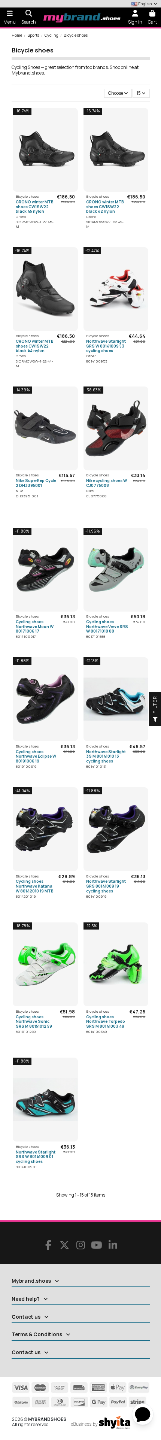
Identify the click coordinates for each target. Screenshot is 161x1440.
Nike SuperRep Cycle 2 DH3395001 (36, 483)
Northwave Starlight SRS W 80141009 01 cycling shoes (35, 1156)
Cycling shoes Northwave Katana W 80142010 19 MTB (35, 886)
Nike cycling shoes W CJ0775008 (106, 483)
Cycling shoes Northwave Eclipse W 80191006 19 (36, 756)
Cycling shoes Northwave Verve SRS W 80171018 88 (107, 626)
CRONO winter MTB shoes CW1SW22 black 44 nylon (35, 346)
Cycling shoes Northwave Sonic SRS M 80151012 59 (34, 1021)
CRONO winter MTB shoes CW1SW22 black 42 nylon (105, 206)
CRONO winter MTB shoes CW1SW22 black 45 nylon (35, 206)
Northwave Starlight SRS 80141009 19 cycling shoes (106, 886)
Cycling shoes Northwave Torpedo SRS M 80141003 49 (105, 1021)
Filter (155, 705)
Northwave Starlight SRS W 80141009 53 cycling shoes (106, 346)
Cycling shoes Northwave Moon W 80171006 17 (35, 626)
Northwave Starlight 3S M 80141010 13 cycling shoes (106, 756)
